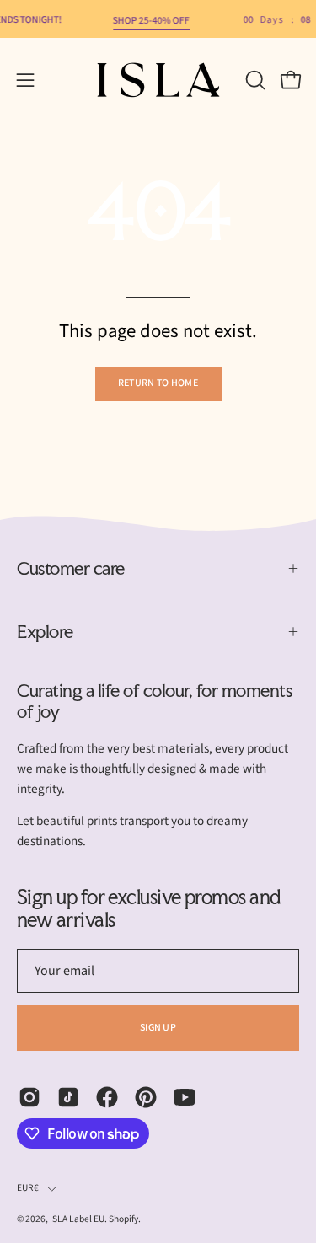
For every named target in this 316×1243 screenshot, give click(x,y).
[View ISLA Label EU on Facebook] (107, 1097)
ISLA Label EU (77, 1219)
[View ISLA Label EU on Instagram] (29, 1097)
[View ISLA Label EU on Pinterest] (145, 1097)
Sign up (158, 1028)
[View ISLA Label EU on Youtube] (184, 1097)
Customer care (71, 568)
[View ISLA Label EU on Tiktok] (68, 1097)
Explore (45, 631)
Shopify (123, 1219)
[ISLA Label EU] (158, 80)
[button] (253, 80)
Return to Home (158, 383)
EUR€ (28, 1188)
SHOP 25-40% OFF (151, 20)
